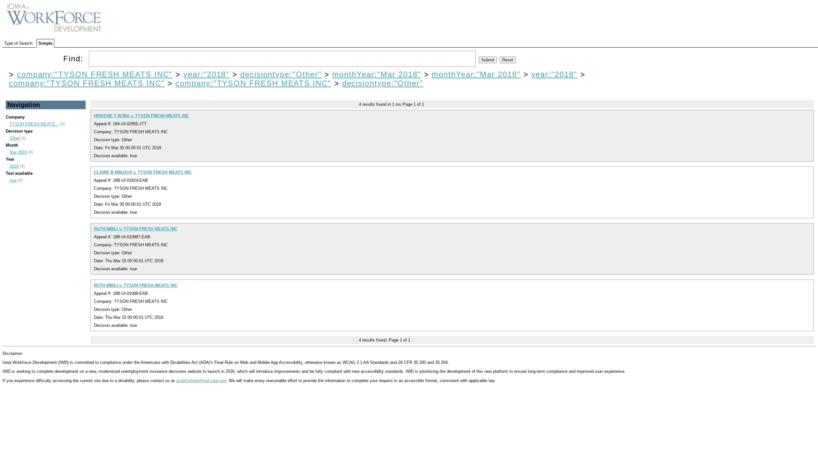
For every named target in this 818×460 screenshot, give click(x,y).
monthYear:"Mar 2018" (376, 74)
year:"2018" (206, 74)
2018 (14, 166)
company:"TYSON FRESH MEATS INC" (95, 74)
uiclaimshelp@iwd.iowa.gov (201, 380)
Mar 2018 (18, 152)
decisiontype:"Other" (280, 74)
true (13, 180)
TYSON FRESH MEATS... (34, 124)
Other (15, 138)
